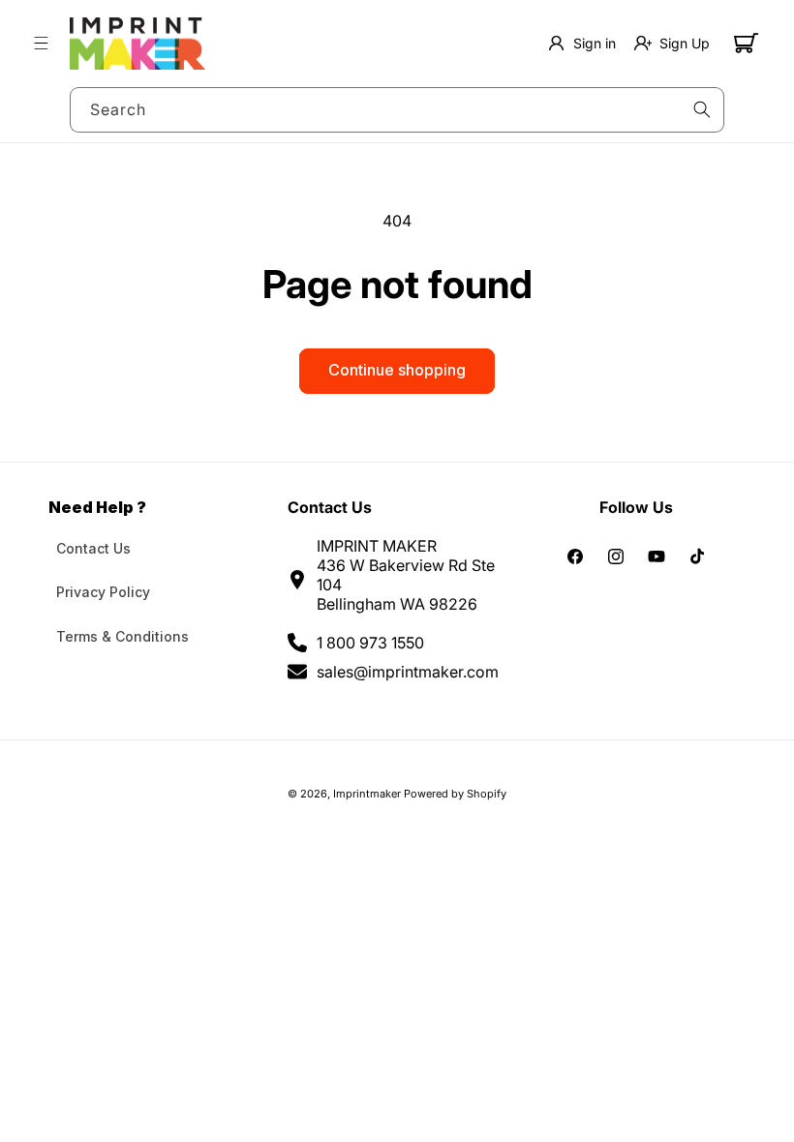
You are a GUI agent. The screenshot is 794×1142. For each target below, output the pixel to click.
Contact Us (93, 548)
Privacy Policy (103, 592)
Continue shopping (397, 369)
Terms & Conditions (122, 636)
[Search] (702, 109)
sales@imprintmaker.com (408, 671)
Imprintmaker (367, 793)
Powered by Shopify (455, 793)
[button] (40, 43)
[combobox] (397, 110)
